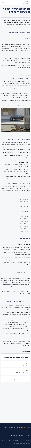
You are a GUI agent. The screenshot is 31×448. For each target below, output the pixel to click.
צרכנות (23, 433)
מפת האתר (8, 433)
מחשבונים (14, 433)
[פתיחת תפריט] (3, 2)
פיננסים (28, 433)
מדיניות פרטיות (14, 435)
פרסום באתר (27, 435)
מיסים (19, 433)
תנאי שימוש (21, 435)
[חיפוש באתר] (7, 2)
